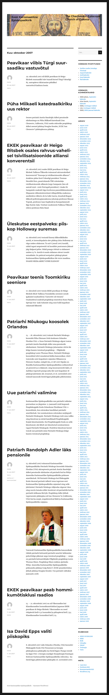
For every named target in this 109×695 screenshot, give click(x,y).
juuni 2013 (83, 428)
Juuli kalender (84, 75)
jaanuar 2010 (84, 514)
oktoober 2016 (85, 345)
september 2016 (85, 348)
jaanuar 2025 (84, 157)
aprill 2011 (83, 481)
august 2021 (84, 234)
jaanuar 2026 (84, 137)
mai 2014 (83, 406)
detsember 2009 (85, 517)
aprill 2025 (83, 150)
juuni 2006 (83, 610)
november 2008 (85, 546)
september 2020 (85, 254)
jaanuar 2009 (84, 541)
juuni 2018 (83, 303)
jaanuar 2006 (84, 621)
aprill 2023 (83, 197)
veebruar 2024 (85, 177)
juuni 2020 (83, 261)
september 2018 (85, 299)
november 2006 (85, 599)
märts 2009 (84, 537)
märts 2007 (84, 590)
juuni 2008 (83, 557)
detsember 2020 (85, 250)
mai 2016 (83, 357)
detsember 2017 (85, 317)
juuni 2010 (83, 503)
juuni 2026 (83, 128)
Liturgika (83, 643)
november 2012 (85, 441)
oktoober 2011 (84, 468)
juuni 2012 (83, 450)
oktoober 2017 (85, 321)
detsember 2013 (85, 417)
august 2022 (84, 212)
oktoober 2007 (85, 574)
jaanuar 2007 (84, 594)
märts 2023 (84, 199)
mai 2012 (83, 452)
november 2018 (85, 294)
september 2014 (85, 397)
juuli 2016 (83, 352)
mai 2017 (83, 332)
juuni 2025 (83, 148)
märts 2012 (83, 457)
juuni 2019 (83, 281)
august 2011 (84, 472)
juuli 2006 (83, 608)
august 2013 (84, 423)
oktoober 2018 (85, 297)
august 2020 (84, 257)
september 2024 (85, 163)
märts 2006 (84, 617)
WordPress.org (85, 672)
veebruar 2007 (85, 592)
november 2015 (85, 368)
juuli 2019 (83, 279)
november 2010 (85, 492)
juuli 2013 (83, 426)
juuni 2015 (83, 377)
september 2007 (85, 577)
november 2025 (85, 141)
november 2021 (85, 228)
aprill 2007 (83, 588)
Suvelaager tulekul (90, 106)
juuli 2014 (83, 401)
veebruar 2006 (85, 619)
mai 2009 (83, 532)
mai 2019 (83, 283)
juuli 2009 (83, 528)
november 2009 (85, 519)
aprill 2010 (83, 508)
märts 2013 (83, 432)
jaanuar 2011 (84, 488)
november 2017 (85, 319)
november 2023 (85, 183)
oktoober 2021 (85, 230)
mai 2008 (83, 559)
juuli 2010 (83, 501)
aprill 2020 (83, 263)
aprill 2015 (83, 381)
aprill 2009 (83, 534)
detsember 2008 (85, 543)
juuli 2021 (83, 237)
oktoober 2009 (85, 521)
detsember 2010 (85, 490)
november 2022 (85, 205)
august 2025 (84, 145)
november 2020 (85, 252)
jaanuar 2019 (84, 292)
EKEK (9, 82)
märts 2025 (84, 152)
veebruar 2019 (85, 290)
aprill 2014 (83, 408)
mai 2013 (83, 430)
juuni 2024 (83, 168)
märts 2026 (84, 132)
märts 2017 (83, 337)
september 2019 (85, 274)
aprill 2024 (83, 172)
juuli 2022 (83, 214)
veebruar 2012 (84, 459)
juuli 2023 (83, 192)
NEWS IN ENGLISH (86, 636)
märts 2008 (84, 563)
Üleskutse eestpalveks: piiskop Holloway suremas (37, 226)
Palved (82, 645)
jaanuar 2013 (84, 437)
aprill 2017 (83, 334)
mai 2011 (83, 479)
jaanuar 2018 (84, 314)
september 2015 (85, 372)
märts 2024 (84, 174)
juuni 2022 (83, 217)
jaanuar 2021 (84, 248)
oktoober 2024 (85, 161)
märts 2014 (83, 410)
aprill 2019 (83, 285)
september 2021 (85, 232)
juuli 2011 (83, 474)
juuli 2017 (83, 328)
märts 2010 (83, 510)
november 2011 (85, 466)
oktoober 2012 (85, 443)
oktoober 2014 (85, 394)
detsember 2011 (85, 463)
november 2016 (85, 343)
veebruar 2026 (85, 134)
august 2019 (84, 277)
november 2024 (85, 159)
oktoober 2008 (85, 548)
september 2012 (85, 446)
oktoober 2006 (85, 601)
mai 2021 (83, 241)
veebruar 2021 (84, 245)
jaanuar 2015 (84, 388)
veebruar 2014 (84, 412)
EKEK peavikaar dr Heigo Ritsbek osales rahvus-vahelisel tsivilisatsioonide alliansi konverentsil (39, 153)
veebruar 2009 (85, 539)
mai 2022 (83, 219)
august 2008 (84, 552)
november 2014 (85, 392)
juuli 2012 (83, 448)
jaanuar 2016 (84, 363)
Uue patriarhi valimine (32, 392)
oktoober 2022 (85, 208)
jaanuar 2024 (84, 179)
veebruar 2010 (84, 512)
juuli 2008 (83, 554)
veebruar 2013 (84, 434)
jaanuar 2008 (84, 568)
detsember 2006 (85, 597)
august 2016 (84, 350)
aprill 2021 (83, 243)
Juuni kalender (85, 77)
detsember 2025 (85, 139)
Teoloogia (83, 647)
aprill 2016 (83, 359)
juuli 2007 (83, 581)
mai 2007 (83, 586)
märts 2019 (84, 288)
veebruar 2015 (84, 385)
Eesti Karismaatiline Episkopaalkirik (19, 686)
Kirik (81, 641)
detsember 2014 (85, 390)
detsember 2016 (85, 341)
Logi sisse (83, 665)
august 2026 (84, 125)
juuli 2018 (83, 301)
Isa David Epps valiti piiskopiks (29, 634)
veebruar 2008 (85, 566)
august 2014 (84, 399)
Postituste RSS (85, 667)
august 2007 (84, 579)
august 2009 (84, 526)
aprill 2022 (83, 221)
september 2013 (85, 421)
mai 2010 (83, 506)
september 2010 (85, 497)
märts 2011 (83, 483)
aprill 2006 (83, 614)
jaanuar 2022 (84, 225)
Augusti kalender (85, 73)
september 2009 (85, 523)
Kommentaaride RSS (87, 669)
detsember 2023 (85, 181)
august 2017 (84, 325)
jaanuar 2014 (84, 414)
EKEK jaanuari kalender (92, 110)
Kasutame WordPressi (40, 686)
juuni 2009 (83, 530)
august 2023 (84, 190)
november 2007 (85, 572)
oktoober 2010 (85, 494)
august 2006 (84, 606)
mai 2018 (83, 305)
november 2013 (85, 419)
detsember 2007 (85, 570)
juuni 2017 (83, 330)
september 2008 (85, 550)
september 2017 (85, 323)
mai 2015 (83, 379)
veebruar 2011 (84, 486)
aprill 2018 (83, 308)
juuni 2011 (83, 477)
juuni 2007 (83, 583)
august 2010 (84, 499)
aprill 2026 (83, 130)
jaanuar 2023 (84, 203)
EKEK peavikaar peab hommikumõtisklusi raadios (40, 592)
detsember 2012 (85, 439)
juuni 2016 (83, 354)
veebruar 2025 (85, 154)
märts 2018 (83, 310)
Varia (9, 88)
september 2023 (85, 188)
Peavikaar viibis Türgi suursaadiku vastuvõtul (37, 65)
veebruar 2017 (84, 339)
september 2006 (85, 603)
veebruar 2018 (84, 312)
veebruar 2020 (85, 268)
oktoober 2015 (85, 370)
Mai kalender (84, 79)
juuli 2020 (83, 259)
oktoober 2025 (85, 143)
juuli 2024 (83, 165)
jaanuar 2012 (84, 461)
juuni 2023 (83, 194)
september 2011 (85, 470)
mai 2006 (83, 612)
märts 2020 (84, 265)
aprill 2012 (83, 454)
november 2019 (85, 272)
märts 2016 (84, 361)
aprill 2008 (83, 561)
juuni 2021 (83, 239)
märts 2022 (84, 223)
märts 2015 (83, 383)
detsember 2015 (85, 365)
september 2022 (85, 210)
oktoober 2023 (85, 185)
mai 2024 (83, 170)
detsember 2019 (85, 270)
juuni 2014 (83, 403)
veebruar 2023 (85, 201)
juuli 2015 (83, 374)
